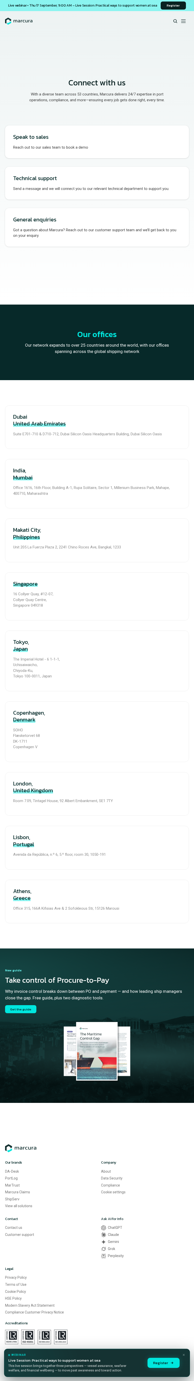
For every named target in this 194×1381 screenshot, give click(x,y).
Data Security (112, 1178)
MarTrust (12, 1185)
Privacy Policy (16, 1277)
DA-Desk (12, 1171)
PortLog (11, 1178)
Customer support (19, 1235)
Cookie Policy (15, 1292)
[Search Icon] (175, 21)
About (106, 1171)
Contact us (13, 1228)
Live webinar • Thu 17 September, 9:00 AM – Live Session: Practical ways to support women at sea (82, 5)
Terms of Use (16, 1285)
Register (160, 1363)
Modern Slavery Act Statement (30, 1305)
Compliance (110, 1185)
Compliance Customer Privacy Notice (34, 1312)
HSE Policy (13, 1298)
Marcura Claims (17, 1192)
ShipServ (12, 1199)
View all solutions (18, 1206)
